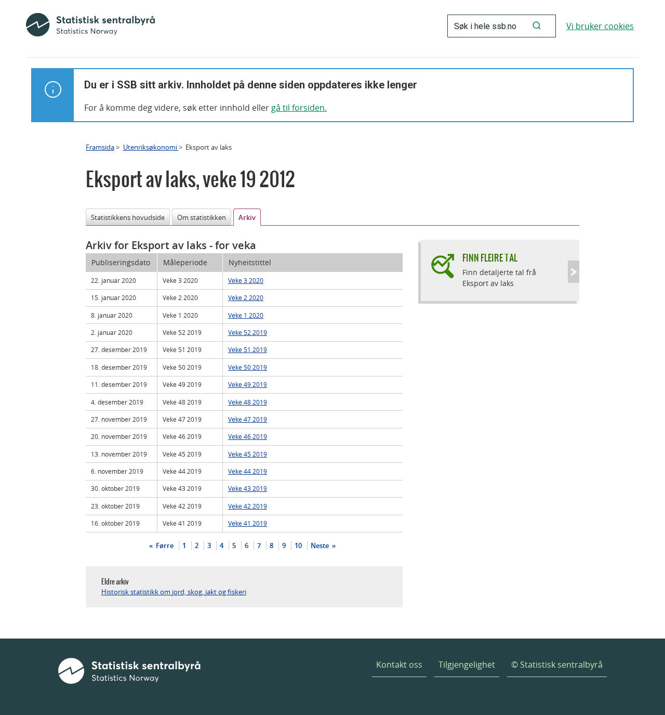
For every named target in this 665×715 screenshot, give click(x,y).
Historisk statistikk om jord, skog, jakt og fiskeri (173, 591)
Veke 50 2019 (247, 367)
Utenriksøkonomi (151, 147)
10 (298, 545)
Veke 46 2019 (247, 436)
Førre (164, 545)
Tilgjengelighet (466, 664)
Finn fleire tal (489, 257)
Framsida (100, 147)
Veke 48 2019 (247, 402)
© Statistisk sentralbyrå (557, 664)
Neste (320, 545)
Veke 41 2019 (247, 523)
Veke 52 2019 (247, 332)
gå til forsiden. (299, 107)
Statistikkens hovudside (128, 217)
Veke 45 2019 (247, 454)
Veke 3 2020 (245, 280)
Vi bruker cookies (600, 26)
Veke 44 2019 (247, 471)
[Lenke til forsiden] (90, 26)
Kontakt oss (399, 664)
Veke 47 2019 (247, 419)
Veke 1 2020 (245, 315)
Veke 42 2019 (247, 506)
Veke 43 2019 (247, 488)
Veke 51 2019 (247, 349)
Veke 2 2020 (245, 297)
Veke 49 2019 (247, 384)
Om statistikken (201, 217)
